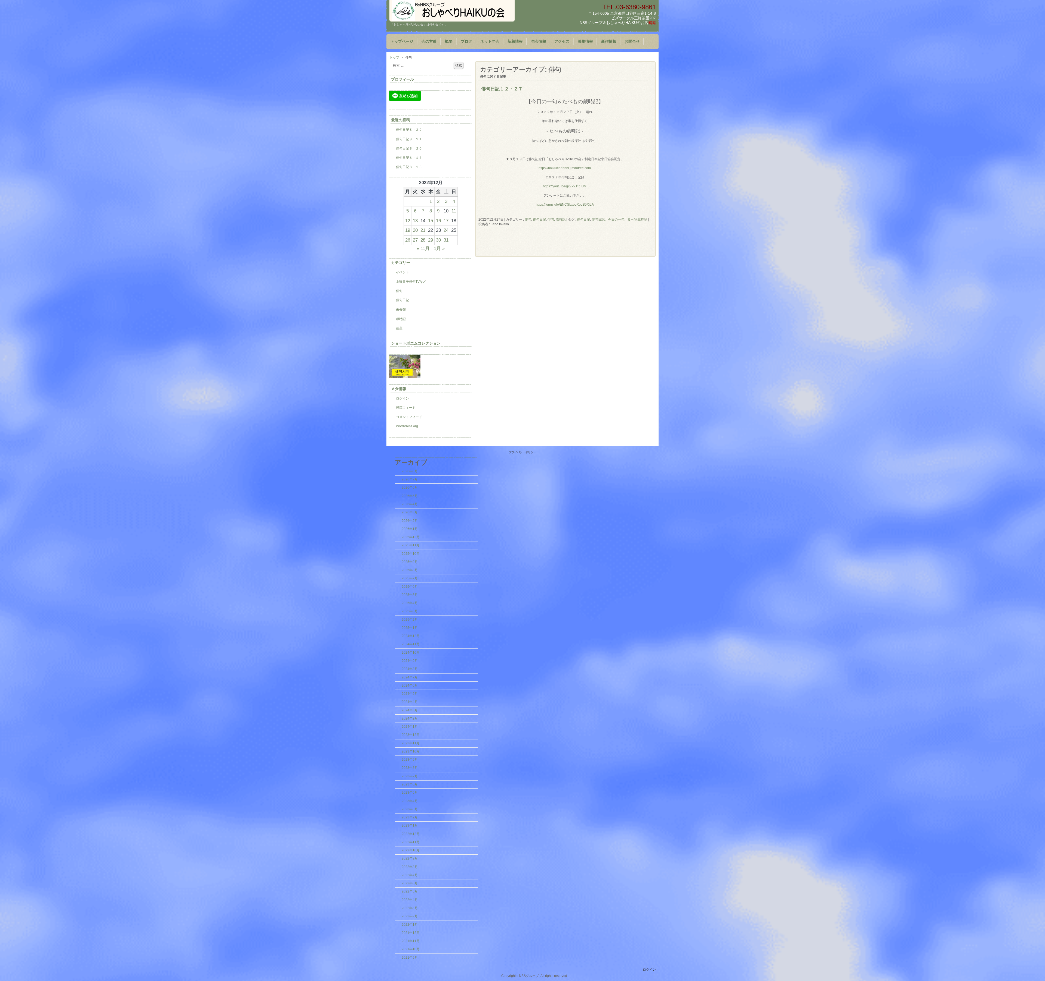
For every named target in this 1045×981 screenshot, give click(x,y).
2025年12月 (411, 537)
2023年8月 (410, 767)
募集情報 (585, 41)
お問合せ (632, 41)
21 (422, 230)
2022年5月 (410, 891)
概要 (449, 41)
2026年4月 (410, 504)
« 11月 (423, 248)
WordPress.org (407, 426)
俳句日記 (539, 219)
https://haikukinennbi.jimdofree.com (565, 168)
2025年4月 (410, 603)
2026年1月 (410, 529)
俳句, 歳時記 (556, 219)
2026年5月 (410, 496)
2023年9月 (410, 759)
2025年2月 (410, 619)
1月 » (439, 248)
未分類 (401, 310)
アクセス (562, 41)
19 (407, 230)
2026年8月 (410, 471)
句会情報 (538, 41)
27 (415, 240)
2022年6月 (410, 883)
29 (430, 240)
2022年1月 (410, 924)
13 (415, 220)
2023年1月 (410, 825)
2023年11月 (411, 743)
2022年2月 (410, 916)
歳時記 (401, 319)
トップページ (402, 41)
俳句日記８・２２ (409, 130)
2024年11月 (411, 644)
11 (453, 211)
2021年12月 (411, 932)
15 (430, 220)
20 (415, 230)
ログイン (402, 398)
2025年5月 (410, 594)
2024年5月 (410, 693)
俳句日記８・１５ (409, 158)
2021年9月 (410, 957)
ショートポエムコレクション (416, 343)
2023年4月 (410, 801)
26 (407, 240)
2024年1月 (410, 726)
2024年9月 (410, 660)
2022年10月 (411, 850)
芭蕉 (399, 328)
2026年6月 (410, 487)
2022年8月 (410, 867)
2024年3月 (410, 710)
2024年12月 (411, 636)
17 (446, 220)
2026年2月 (410, 520)
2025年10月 (411, 553)
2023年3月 (410, 809)
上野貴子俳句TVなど (411, 282)
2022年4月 (410, 899)
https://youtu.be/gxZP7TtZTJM (564, 186)
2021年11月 (411, 941)
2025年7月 (410, 578)
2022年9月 (410, 858)
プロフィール (402, 79)
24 (446, 230)
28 (422, 240)
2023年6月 (410, 784)
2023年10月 (411, 751)
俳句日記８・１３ (409, 167)
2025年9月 (410, 561)
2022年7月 (410, 875)
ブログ (466, 41)
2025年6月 (410, 586)
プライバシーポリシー (522, 452)
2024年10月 (411, 652)
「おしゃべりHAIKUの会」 (452, 11)
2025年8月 (410, 570)
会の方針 (429, 41)
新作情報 (608, 41)
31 (446, 240)
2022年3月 (410, 908)
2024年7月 (410, 677)
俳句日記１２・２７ (502, 89)
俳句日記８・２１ (409, 139)
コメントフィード (409, 417)
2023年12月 (411, 734)
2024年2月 (410, 718)
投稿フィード (406, 408)
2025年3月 (410, 611)
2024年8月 (410, 669)
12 (407, 220)
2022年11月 (411, 842)
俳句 (528, 219)
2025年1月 (410, 627)
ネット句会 (489, 41)
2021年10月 (411, 949)
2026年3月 (410, 512)
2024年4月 (410, 701)
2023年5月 (410, 792)
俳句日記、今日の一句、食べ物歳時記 (619, 219)
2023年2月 (410, 817)
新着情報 (515, 41)
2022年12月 (411, 834)
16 (438, 220)
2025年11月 (411, 545)
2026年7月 (410, 479)
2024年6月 (410, 685)
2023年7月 (410, 776)
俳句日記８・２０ (409, 148)
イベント (402, 272)
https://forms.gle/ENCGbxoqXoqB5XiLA (565, 204)
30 (438, 240)
